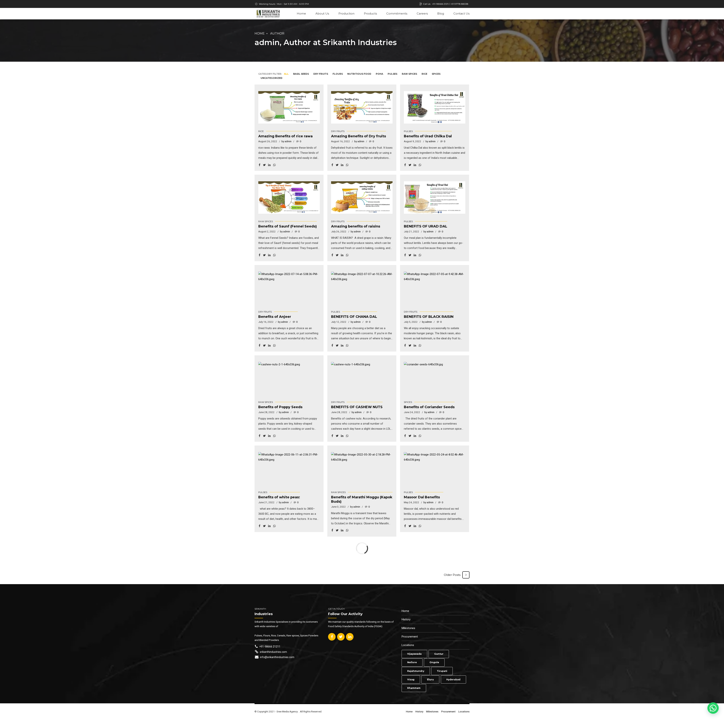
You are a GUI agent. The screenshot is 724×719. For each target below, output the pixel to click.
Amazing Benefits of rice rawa (285, 136)
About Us (322, 13)
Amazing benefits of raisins (355, 226)
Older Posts (452, 575)
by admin (286, 141)
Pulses (408, 131)
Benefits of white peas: (279, 497)
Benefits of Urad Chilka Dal (428, 136)
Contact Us (461, 13)
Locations (408, 645)
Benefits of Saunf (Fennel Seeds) (287, 226)
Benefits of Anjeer (274, 317)
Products (370, 13)
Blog (440, 13)
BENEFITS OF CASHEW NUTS (357, 407)
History (406, 619)
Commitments (396, 13)
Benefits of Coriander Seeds (429, 407)
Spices (408, 402)
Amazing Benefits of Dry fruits (358, 136)
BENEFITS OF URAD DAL (425, 226)
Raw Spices (265, 221)
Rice (261, 131)
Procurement (410, 636)
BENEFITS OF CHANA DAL (354, 317)
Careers (422, 13)
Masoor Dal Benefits (422, 497)
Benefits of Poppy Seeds (280, 407)
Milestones (408, 628)
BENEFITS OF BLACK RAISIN (428, 317)
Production (346, 13)
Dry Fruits (337, 131)
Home (301, 13)
